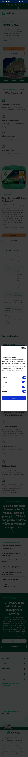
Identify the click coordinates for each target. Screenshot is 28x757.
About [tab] (23, 352)
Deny (14, 407)
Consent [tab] (5, 352)
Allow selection (14, 403)
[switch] (24, 382)
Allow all (14, 398)
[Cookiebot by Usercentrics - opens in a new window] (20, 348)
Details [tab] (14, 352)
